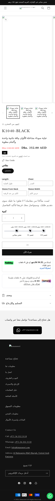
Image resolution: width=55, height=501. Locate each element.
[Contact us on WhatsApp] (50, 496)
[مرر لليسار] (3, 113)
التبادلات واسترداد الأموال (15, 420)
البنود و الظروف (11, 378)
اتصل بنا (8, 372)
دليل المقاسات (11, 390)
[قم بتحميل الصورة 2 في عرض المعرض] (27, 112)
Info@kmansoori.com (20, 447)
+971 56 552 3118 (18, 436)
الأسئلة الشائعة (11, 396)
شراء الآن (27, 252)
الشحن (21, 156)
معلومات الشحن (11, 414)
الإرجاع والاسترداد (12, 384)
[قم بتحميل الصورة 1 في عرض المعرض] (13, 112)
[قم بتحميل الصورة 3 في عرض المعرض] (41, 112)
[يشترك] (47, 473)
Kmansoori (23, 499)
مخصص (9, 171)
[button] (5, 8)
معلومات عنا (10, 366)
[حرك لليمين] (52, 113)
